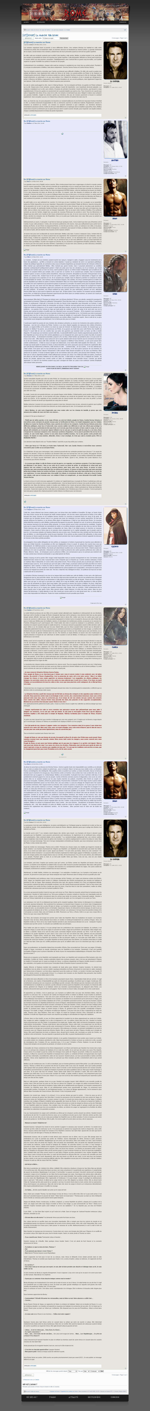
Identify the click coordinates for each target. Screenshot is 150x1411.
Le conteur (30, 44)
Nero (28, 181)
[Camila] (115, 626)
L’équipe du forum (54, 1391)
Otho (28, 257)
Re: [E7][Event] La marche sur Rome (37, 121)
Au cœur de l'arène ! (45, 30)
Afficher (33, 115)
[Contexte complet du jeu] (39, 14)
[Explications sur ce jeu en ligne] (31, 14)
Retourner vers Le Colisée (31, 1379)
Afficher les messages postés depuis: (57, 1371)
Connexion (115, 1397)
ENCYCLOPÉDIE (94, 1397)
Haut (125, 117)
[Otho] (115, 273)
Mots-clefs (38, 38)
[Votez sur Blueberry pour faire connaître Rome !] (92, 14)
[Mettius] (115, 139)
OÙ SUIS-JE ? (31, 1397)
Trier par (80, 1371)
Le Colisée (67, 30)
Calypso (29, 509)
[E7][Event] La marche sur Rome (40, 35)
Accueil (28, 30)
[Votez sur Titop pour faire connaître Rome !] (101, 14)
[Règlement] (44, 14)
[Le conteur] (115, 60)
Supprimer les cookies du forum (69, 1391)
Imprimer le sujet (125, 30)
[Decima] (115, 392)
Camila (29, 610)
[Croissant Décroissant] (97, 1371)
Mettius (29, 123)
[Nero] (115, 197)
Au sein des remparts (57, 30)
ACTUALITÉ (73, 1397)
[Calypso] (115, 525)
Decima (29, 375)
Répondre (25, 37)
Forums (52, 1397)
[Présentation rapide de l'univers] (35, 14)
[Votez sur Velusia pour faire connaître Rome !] (97, 14)
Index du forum (35, 30)
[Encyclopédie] (48, 14)
